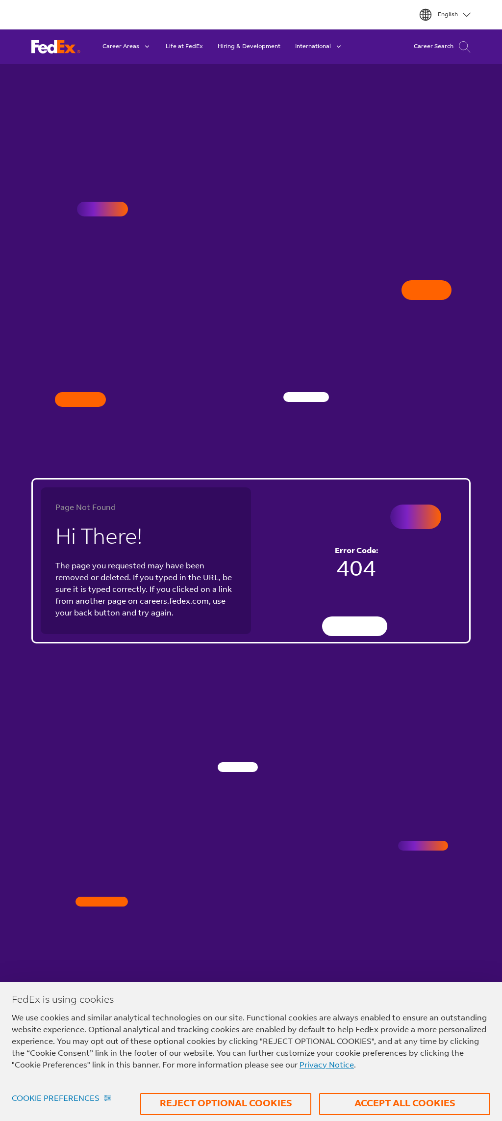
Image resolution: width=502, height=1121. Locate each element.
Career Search (433, 47)
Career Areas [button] (120, 47)
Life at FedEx (184, 47)
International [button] (313, 47)
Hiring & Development (249, 47)
